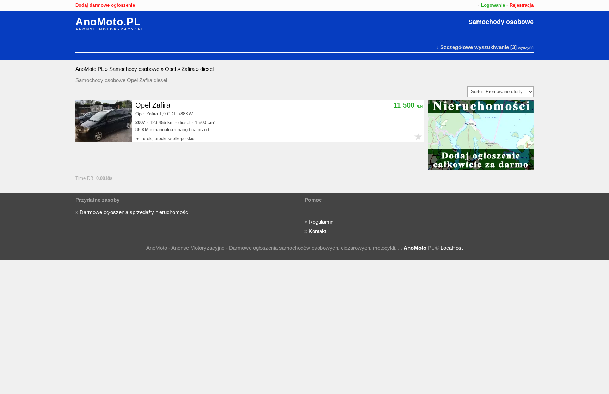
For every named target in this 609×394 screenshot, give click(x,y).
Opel (170, 69)
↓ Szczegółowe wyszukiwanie (472, 47)
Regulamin (321, 222)
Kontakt (317, 231)
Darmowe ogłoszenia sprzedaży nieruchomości (134, 212)
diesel (207, 69)
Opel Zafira (152, 105)
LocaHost (452, 248)
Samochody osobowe (501, 21)
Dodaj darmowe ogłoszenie (105, 5)
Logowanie (493, 5)
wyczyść (526, 48)
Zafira (188, 69)
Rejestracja (522, 5)
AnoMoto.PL (108, 22)
